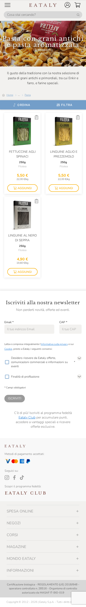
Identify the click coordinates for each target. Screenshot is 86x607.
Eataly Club (27, 417)
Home (9, 95)
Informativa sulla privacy (54, 344)
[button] (67, 5)
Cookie (8, 349)
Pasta (28, 95)
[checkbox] (6, 362)
